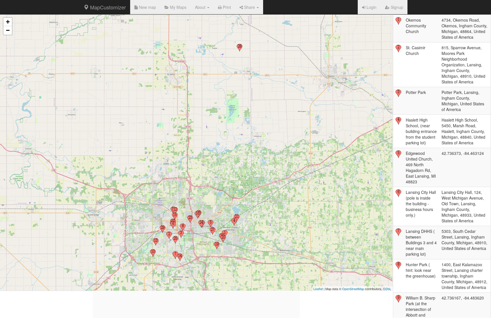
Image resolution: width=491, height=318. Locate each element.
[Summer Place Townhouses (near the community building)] (153, 253)
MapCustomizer (107, 7)
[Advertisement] (196, 278)
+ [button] (8, 21)
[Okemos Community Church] (225, 234)
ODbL (387, 288)
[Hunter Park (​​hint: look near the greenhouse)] (183, 227)
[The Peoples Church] (201, 224)
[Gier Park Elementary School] (175, 211)
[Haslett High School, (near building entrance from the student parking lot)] (234, 222)
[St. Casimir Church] (169, 235)
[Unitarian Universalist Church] (180, 257)
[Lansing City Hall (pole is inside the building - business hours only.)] (173, 225)
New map (147, 7)
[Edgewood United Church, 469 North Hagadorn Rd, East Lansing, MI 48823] (210, 224)
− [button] (8, 30)
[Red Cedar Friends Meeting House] (175, 216)
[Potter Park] (181, 234)
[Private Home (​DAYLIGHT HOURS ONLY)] (156, 242)
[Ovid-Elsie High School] (239, 48)
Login (370, 7)
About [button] (201, 7)
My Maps (177, 7)
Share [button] (249, 7)
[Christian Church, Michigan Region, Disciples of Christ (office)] (190, 219)
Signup (396, 7)
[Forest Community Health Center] (175, 240)
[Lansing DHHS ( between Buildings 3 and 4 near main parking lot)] (175, 255)
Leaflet (318, 288)
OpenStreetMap (353, 288)
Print (226, 7)
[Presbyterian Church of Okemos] (217, 246)
